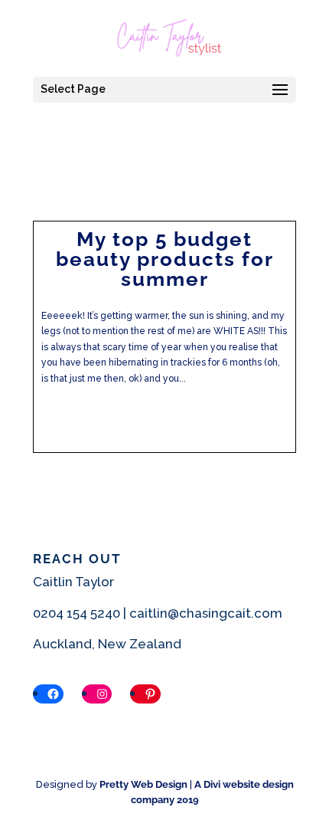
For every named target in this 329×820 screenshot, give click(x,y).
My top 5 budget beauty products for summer (165, 259)
